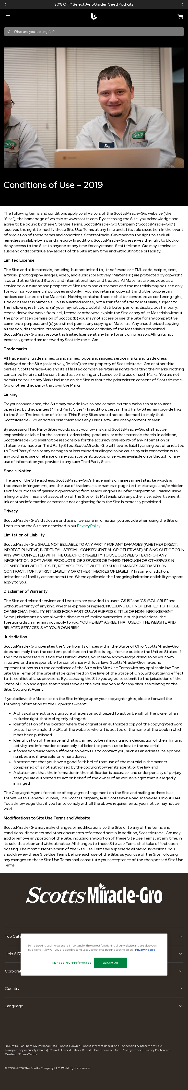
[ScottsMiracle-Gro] (94, 16)
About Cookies (70, 1046)
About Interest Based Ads (101, 1046)
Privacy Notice (132, 1050)
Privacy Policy (88, 525)
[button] (6, 4)
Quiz (111, 4)
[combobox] (94, 31)
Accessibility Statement (138, 1046)
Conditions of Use (106, 1050)
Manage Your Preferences (71, 962)
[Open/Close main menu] (8, 16)
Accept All (110, 963)
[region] (94, 954)
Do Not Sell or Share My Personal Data (31, 1046)
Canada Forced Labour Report (70, 1050)
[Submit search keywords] (9, 32)
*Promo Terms (27, 1054)
